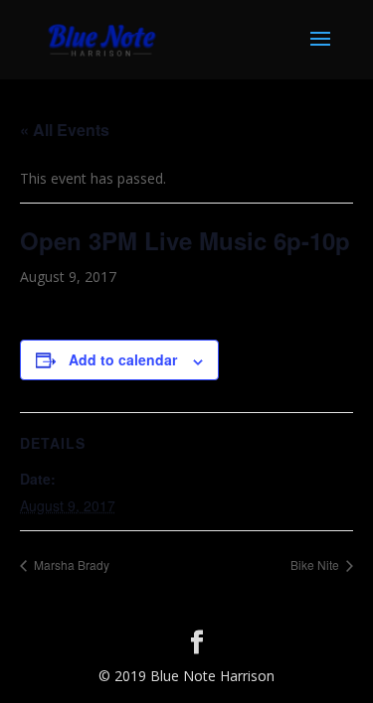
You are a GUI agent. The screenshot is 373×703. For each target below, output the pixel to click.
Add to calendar (123, 359)
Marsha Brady (70, 564)
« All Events (64, 129)
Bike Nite (316, 564)
